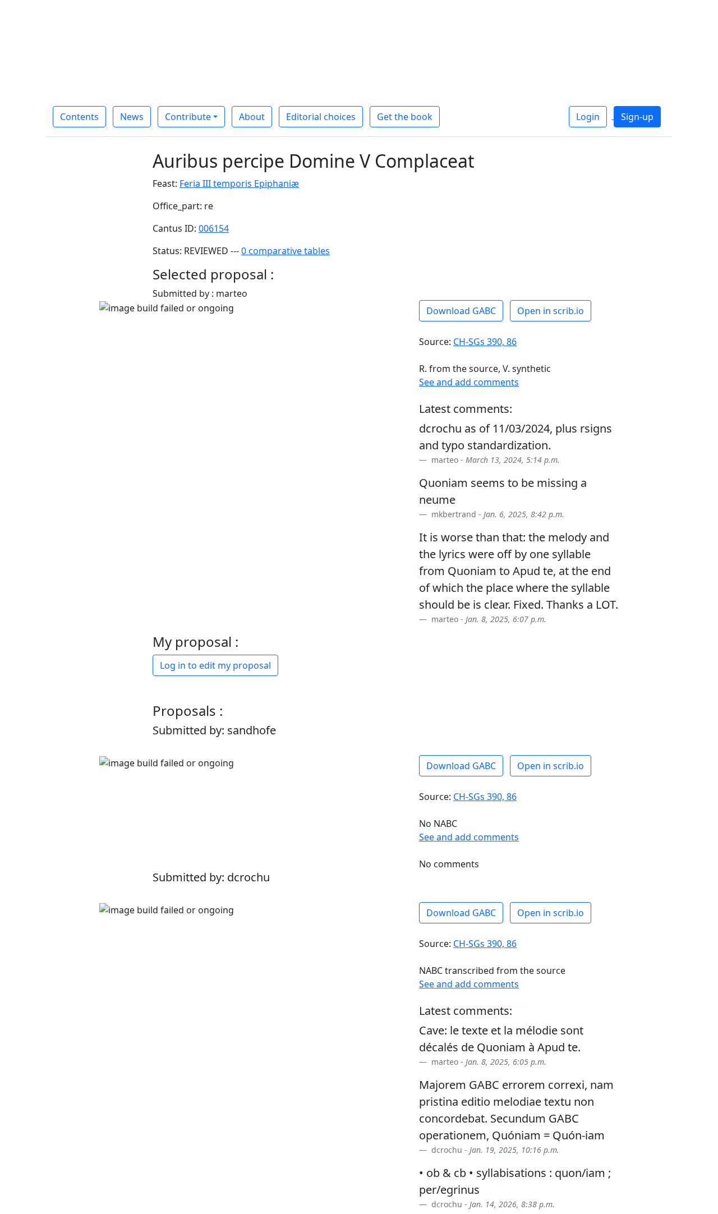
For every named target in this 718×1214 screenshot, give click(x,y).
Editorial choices (321, 117)
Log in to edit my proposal (215, 665)
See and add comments (469, 382)
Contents (79, 117)
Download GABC (461, 311)
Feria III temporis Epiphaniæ (239, 183)
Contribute (188, 117)
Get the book (404, 117)
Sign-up (637, 117)
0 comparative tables (285, 251)
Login (588, 117)
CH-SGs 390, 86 (485, 341)
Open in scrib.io (550, 311)
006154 (214, 228)
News (132, 117)
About (252, 117)
